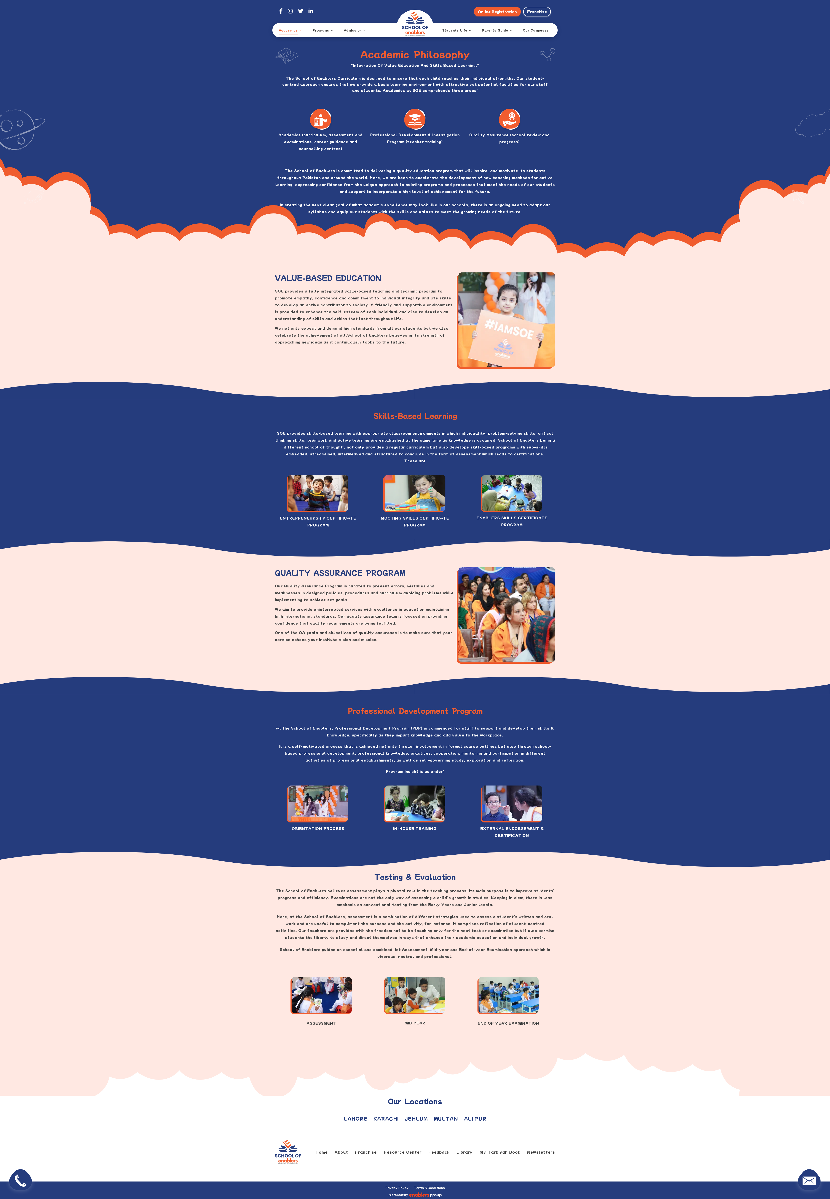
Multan (446, 1118)
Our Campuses (536, 30)
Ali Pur (475, 1118)
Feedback (439, 1151)
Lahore (355, 1118)
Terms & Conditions (429, 1187)
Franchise (537, 11)
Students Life (454, 30)
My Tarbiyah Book (500, 1151)
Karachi (386, 1118)
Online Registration (497, 11)
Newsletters (541, 1151)
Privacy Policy (397, 1187)
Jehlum (416, 1118)
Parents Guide (495, 30)
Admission (353, 30)
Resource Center (402, 1151)
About (341, 1151)
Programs (321, 30)
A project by (398, 1194)
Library (464, 1151)
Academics (288, 30)
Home (322, 1151)
